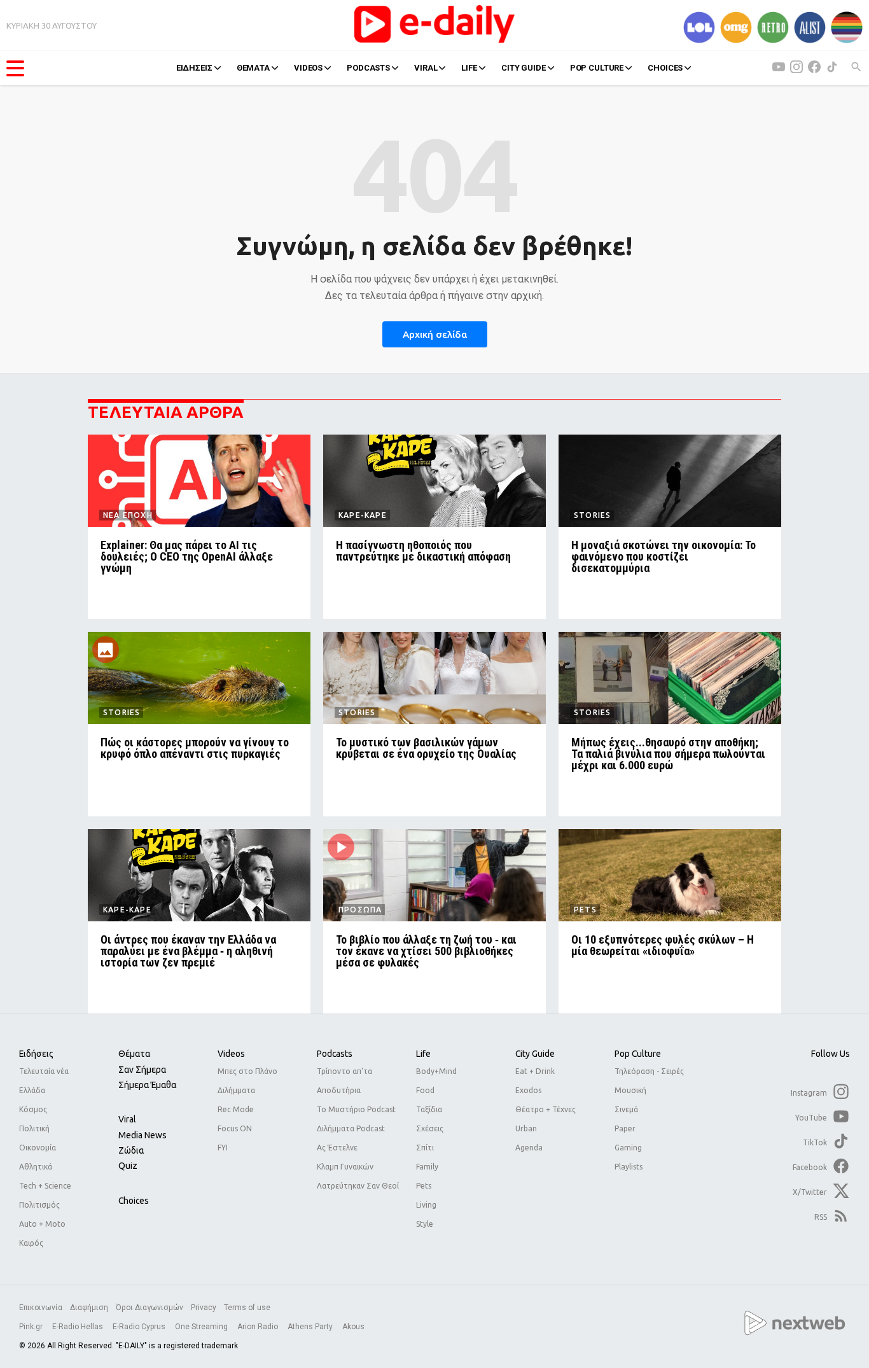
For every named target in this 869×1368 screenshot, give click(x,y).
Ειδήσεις (36, 1054)
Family (427, 1166)
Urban (526, 1128)
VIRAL (425, 68)
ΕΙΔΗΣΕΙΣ (194, 68)
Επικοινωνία (40, 1307)
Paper (625, 1128)
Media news (142, 1135)
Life (423, 1054)
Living (426, 1205)
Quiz (127, 1166)
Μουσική (630, 1090)
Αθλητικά (35, 1166)
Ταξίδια (429, 1109)
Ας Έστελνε (337, 1147)
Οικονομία (37, 1147)
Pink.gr (32, 1326)
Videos (231, 1054)
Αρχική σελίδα (435, 334)
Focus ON (235, 1128)
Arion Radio (258, 1326)
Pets (423, 1186)
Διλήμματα (236, 1090)
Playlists (629, 1166)
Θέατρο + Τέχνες (545, 1109)
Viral (127, 1119)
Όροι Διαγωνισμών (149, 1307)
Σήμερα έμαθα (147, 1085)
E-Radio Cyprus (140, 1326)
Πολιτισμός (39, 1205)
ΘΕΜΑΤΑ (253, 68)
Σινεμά (626, 1109)
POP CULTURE (597, 68)
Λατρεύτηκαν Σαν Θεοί (358, 1186)
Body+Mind (436, 1071)
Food (425, 1090)
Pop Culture (638, 1054)
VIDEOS (308, 68)
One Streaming (202, 1326)
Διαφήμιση (89, 1307)
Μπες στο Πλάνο (247, 1071)
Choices (133, 1201)
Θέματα (134, 1054)
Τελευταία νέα (44, 1071)
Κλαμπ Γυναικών (345, 1166)
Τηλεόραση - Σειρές (649, 1071)
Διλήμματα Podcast (351, 1128)
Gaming (628, 1147)
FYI (223, 1147)
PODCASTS (368, 68)
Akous (353, 1326)
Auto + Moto (42, 1224)
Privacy (203, 1307)
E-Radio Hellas (78, 1326)
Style (424, 1224)
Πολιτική (34, 1128)
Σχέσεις (429, 1128)
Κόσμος (33, 1109)
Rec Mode (236, 1109)
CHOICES (665, 68)
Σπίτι (425, 1147)
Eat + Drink (535, 1071)
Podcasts (334, 1054)
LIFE (468, 68)
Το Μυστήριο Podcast (356, 1109)
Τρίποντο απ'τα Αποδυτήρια (344, 1080)
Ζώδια (131, 1150)
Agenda (529, 1147)
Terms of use (247, 1307)
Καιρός (31, 1243)
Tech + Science (45, 1186)
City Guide (535, 1054)
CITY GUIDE (523, 68)
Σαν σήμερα (142, 1069)
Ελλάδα (32, 1090)
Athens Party (311, 1326)
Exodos (528, 1090)
